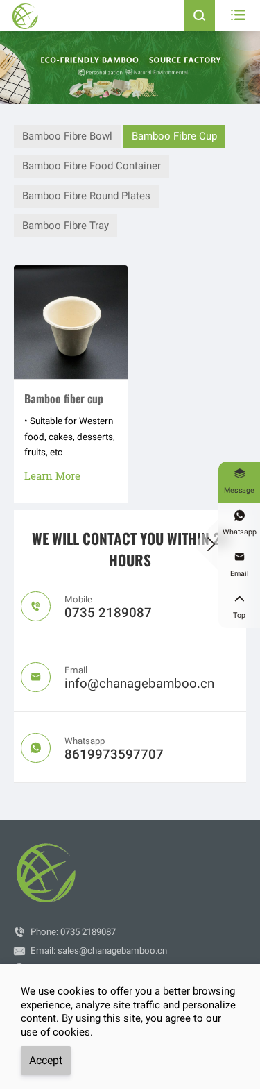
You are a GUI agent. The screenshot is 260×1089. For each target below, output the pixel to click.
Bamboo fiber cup (63, 398)
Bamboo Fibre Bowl (67, 136)
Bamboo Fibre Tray (65, 225)
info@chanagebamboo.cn (139, 683)
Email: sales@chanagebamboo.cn (99, 950)
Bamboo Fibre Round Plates (86, 195)
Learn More (52, 475)
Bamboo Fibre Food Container (91, 166)
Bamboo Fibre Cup (174, 136)
